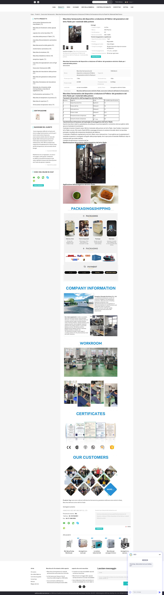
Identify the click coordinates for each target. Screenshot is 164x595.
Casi (132, 7)
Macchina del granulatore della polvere (44, 77)
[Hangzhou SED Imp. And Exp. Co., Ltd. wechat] (44, 177)
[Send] (159, 592)
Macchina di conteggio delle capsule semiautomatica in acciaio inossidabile (83, 576)
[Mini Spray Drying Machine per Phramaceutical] (69, 544)
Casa (54, 7)
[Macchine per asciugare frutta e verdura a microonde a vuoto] (111, 544)
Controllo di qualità (104, 7)
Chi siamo (76, 7)
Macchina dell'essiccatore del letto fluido (74, 502)
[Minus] (160, 555)
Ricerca (110, 2)
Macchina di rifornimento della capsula (44, 28)
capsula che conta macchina (41, 33)
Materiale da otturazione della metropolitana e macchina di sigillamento (42, 88)
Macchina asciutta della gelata (42, 45)
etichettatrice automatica (41, 49)
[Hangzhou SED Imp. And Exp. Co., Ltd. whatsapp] (39, 177)
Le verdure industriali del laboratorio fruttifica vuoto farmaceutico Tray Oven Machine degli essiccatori (96, 552)
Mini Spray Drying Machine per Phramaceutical (69, 552)
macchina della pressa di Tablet (42, 36)
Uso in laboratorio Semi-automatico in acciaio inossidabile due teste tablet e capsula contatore (83, 581)
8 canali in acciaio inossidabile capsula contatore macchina (83, 572)
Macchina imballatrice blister (41, 56)
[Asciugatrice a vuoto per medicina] (83, 544)
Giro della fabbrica (87, 7)
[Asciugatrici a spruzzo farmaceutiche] (125, 544)
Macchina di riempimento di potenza (43, 97)
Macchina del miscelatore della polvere (44, 71)
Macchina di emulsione (39, 52)
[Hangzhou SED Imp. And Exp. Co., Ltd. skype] (48, 177)
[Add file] (130, 592)
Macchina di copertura (39, 101)
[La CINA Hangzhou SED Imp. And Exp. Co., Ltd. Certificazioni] (38, 117)
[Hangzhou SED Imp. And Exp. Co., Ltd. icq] (35, 181)
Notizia (125, 7)
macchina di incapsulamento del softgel (45, 63)
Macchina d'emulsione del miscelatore (44, 82)
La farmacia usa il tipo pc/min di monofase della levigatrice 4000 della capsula (57, 577)
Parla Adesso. (119, 2)
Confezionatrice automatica (41, 94)
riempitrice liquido (38, 59)
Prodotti (61, 7)
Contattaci (117, 7)
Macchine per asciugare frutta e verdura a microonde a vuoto (111, 552)
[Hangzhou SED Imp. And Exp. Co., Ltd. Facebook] (34, 2)
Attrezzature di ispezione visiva (42, 105)
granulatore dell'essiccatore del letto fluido (110, 500)
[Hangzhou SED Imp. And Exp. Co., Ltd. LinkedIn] (38, 2)
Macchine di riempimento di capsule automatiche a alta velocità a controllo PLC (58, 573)
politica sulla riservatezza (42, 593)
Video (68, 7)
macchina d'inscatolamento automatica (44, 40)
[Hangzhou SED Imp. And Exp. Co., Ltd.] (37, 7)
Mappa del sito (35, 584)
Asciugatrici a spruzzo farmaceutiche (125, 552)
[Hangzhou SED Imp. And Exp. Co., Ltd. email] (35, 177)
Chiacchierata (96, 56)
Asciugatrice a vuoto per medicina (83, 552)
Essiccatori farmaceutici (48, 14)
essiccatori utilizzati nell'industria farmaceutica (84, 500)
